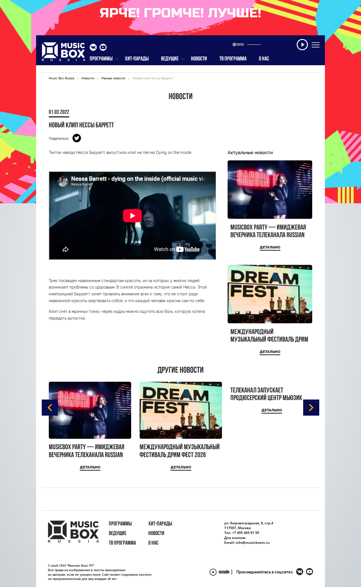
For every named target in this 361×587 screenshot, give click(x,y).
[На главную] (63, 53)
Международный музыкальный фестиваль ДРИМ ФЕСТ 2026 (269, 336)
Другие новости (180, 370)
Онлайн (224, 573)
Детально (270, 247)
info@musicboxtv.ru (252, 542)
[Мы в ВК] (93, 48)
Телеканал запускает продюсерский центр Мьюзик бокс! (266, 394)
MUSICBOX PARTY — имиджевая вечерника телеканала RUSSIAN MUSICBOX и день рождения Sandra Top (268, 231)
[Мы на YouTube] (103, 48)
